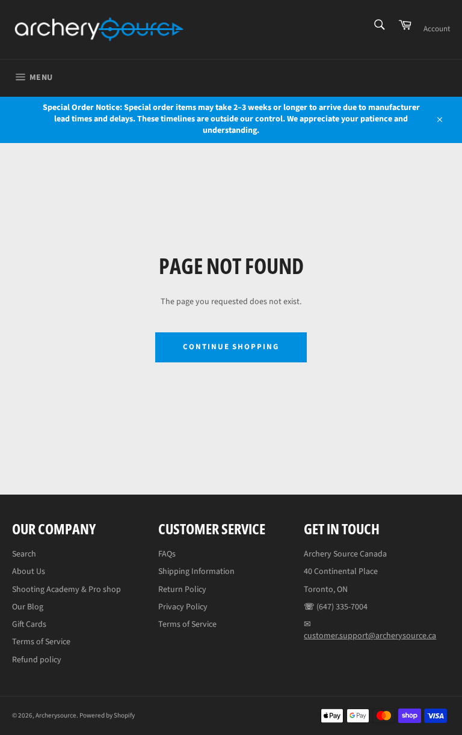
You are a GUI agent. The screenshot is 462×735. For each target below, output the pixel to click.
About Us (28, 572)
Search (24, 554)
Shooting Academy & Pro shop (66, 590)
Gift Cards (29, 624)
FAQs (167, 554)
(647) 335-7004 (342, 607)
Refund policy (36, 660)
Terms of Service (41, 642)
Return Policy (182, 590)
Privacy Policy (183, 607)
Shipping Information (196, 572)
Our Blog (27, 607)
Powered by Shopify (107, 715)
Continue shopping (231, 346)
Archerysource (55, 715)
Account (437, 28)
